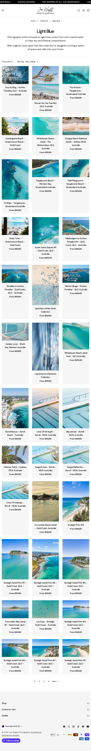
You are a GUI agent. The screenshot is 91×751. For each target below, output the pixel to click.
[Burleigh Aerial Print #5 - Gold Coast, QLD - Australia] (75, 559)
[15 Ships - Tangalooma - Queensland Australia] (15, 179)
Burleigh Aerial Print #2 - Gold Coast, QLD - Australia (45, 663)
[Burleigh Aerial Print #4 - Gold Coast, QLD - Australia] (75, 609)
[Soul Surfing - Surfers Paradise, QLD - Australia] (15, 75)
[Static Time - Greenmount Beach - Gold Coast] (15, 226)
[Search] (78, 10)
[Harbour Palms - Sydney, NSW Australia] (15, 455)
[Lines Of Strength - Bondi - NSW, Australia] (45, 408)
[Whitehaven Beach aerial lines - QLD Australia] (75, 336)
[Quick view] (25, 71)
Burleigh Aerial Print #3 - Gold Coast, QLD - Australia (15, 663)
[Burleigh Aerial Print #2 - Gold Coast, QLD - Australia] (45, 648)
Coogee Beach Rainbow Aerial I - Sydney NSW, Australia (76, 142)
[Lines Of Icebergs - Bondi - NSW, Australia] (15, 490)
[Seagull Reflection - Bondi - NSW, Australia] (75, 455)
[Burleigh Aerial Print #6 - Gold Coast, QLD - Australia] (45, 559)
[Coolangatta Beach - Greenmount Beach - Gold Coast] (15, 126)
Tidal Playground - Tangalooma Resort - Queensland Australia (76, 184)
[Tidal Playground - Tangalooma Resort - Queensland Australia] (75, 168)
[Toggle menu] (2, 10)
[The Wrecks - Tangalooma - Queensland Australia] (75, 75)
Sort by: (20, 61)
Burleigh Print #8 (76, 525)
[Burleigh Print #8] (75, 501)
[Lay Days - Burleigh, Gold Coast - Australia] (45, 609)
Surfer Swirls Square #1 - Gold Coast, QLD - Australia (45, 251)
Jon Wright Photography (19, 732)
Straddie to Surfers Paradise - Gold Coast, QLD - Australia (15, 289)
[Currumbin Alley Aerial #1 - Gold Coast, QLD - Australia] (15, 609)
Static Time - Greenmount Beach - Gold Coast (15, 241)
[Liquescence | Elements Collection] (45, 346)
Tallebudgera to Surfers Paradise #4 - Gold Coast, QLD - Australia (75, 241)
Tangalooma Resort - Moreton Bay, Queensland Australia (45, 184)
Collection (44, 21)
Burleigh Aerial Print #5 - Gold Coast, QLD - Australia (75, 586)
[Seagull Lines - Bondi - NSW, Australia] (45, 455)
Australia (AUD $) (12, 726)
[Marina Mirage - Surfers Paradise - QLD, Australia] (75, 274)
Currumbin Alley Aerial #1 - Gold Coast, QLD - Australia (15, 625)
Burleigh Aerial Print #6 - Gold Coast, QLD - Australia (45, 586)
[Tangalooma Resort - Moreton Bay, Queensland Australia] (45, 168)
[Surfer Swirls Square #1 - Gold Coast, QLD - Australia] (45, 230)
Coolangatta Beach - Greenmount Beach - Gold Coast (15, 142)
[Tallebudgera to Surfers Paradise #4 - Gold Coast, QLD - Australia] (75, 226)
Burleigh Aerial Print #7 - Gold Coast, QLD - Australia (15, 586)
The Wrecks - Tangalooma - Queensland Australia (76, 91)
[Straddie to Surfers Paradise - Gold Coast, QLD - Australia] (15, 274)
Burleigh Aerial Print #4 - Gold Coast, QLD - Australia (75, 625)
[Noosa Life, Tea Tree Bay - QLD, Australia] (45, 83)
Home (33, 21)
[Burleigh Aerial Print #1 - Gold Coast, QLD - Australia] (75, 648)
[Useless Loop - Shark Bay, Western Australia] (15, 332)
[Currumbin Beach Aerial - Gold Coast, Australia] (45, 501)
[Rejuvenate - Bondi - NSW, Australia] (75, 408)
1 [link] (34, 681)
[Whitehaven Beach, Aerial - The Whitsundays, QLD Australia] (45, 126)
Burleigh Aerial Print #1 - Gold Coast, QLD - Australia (76, 663)
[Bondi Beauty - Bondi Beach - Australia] (15, 408)
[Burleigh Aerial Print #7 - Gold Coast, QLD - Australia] (15, 559)
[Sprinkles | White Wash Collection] (45, 285)
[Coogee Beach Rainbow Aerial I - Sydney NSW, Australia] (75, 126)
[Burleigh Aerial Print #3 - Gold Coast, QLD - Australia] (15, 648)
